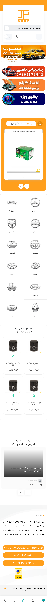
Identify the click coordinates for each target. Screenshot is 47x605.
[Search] (7, 28)
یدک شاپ (6, 588)
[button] (23, 547)
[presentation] (26, 186)
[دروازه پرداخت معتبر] (18, 578)
